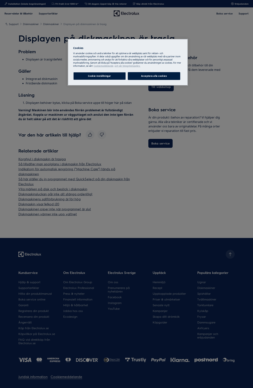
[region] (128, 62)
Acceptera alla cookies (154, 76)
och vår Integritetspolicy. (127, 66)
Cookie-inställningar (99, 76)
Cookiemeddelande (104, 66)
